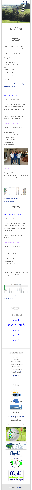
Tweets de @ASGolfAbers (16, 417)
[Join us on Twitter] (16, 376)
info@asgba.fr (16, 372)
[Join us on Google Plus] (18, 376)
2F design (19, 487)
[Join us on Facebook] (13, 376)
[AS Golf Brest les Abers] (23, 7)
